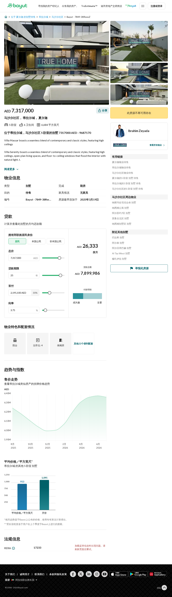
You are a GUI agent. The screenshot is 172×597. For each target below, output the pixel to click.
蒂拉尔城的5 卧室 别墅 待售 (126, 183)
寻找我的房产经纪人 (48, 6)
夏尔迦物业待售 (120, 162)
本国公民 (36, 241)
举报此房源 (142, 268)
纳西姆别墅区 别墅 (121, 223)
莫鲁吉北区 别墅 (120, 218)
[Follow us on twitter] (81, 574)
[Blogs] (131, 6)
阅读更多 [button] (9, 169)
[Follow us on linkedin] (89, 574)
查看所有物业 (156, 145)
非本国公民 (55, 241)
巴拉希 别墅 (118, 237)
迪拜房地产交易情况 (111, 6)
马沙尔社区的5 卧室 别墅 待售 (127, 188)
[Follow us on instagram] (97, 574)
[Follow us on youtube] (104, 574)
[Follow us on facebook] (73, 574)
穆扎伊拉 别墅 (119, 258)
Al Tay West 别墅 (121, 253)
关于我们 (10, 574)
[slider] (59, 258)
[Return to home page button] (17, 6)
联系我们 (40, 574)
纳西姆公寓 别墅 (120, 208)
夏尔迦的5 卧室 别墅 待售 (125, 178)
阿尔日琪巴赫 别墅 (121, 248)
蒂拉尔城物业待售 (121, 167)
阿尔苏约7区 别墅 (121, 213)
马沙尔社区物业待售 (122, 173)
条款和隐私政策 (58, 574)
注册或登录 (156, 6)
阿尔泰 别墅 (118, 243)
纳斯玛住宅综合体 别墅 (124, 202)
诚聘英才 (25, 574)
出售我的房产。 (70, 6)
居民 (17, 241)
